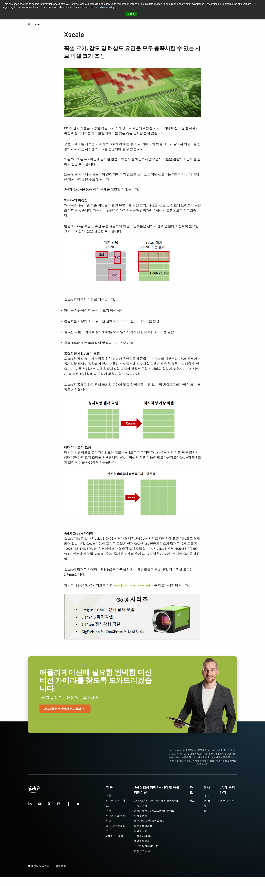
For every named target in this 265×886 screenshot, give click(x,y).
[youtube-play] (39, 805)
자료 (191, 789)
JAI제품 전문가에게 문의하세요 (64, 708)
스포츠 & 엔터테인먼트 (147, 845)
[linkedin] (30, 805)
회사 (207, 787)
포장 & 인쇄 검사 (143, 835)
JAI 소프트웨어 (114, 835)
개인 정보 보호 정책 (39, 866)
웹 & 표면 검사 (142, 850)
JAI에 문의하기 (227, 789)
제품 (109, 787)
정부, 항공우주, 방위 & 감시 (149, 820)
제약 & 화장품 (141, 840)
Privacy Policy (106, 7)
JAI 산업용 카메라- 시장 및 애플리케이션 (157, 789)
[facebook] (68, 805)
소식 (206, 810)
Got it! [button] (131, 13)
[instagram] (59, 805)
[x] (49, 805)
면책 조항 (61, 866)
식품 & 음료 (140, 815)
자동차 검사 (140, 805)
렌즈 (108, 830)
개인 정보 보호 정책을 (225, 760)
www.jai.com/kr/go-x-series (133, 585)
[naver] (78, 805)
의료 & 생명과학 (143, 825)
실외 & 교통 (140, 830)
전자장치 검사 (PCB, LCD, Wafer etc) (154, 810)
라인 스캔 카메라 (115, 825)
